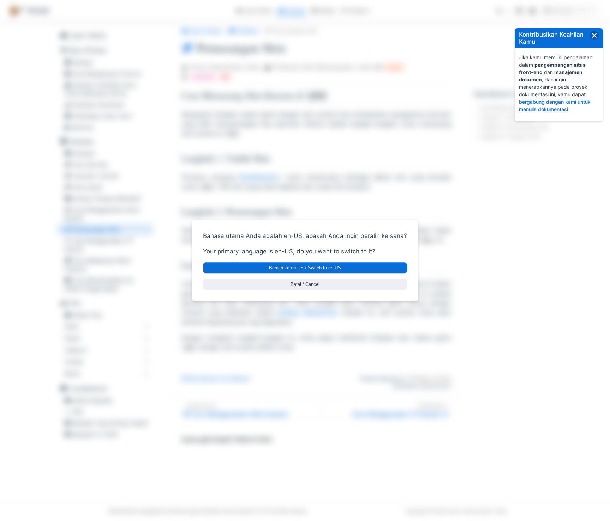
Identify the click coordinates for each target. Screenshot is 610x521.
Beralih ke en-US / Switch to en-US (305, 268)
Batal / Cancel (305, 284)
